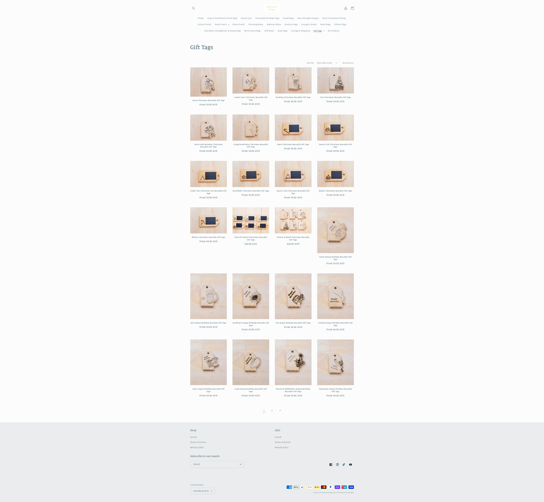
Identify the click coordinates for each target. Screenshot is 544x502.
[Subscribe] (240, 464)
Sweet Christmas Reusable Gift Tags (293, 144)
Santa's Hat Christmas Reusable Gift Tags (293, 192)
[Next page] (280, 410)
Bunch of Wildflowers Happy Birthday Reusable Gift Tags (293, 390)
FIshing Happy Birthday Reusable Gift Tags (335, 324)
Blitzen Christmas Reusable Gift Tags (208, 237)
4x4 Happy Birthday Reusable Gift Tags (293, 323)
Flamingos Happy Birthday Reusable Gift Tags (335, 390)
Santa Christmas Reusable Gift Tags (208, 100)
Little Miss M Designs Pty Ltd (328, 492)
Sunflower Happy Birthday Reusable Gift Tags (251, 324)
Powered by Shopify (346, 492)
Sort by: (310, 63)
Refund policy (197, 447)
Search (193, 437)
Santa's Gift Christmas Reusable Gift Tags (335, 145)
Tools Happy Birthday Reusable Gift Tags (208, 390)
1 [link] (264, 410)
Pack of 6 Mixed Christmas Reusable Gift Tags (250, 238)
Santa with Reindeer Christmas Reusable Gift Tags (208, 145)
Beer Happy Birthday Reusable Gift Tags (208, 323)
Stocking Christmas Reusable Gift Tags (293, 97)
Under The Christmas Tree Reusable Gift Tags (208, 192)
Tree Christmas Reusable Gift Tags (335, 97)
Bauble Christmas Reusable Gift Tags (335, 191)
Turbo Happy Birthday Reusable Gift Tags (335, 258)
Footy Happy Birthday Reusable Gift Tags (251, 390)
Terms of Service (198, 442)
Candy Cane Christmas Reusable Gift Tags (250, 98)
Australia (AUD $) (201, 491)
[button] (193, 8)
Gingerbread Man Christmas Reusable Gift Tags (251, 145)
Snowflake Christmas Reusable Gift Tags (251, 191)
